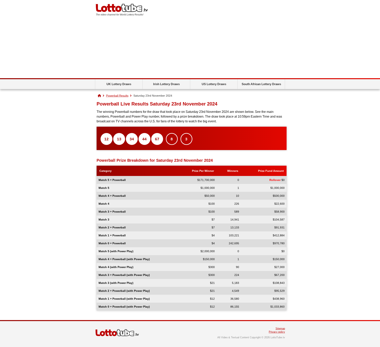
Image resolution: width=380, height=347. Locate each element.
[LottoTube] (99, 95)
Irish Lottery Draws (166, 84)
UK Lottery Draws (118, 84)
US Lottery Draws (214, 84)
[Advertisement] (190, 48)
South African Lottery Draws (261, 84)
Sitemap (280, 328)
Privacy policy (277, 331)
